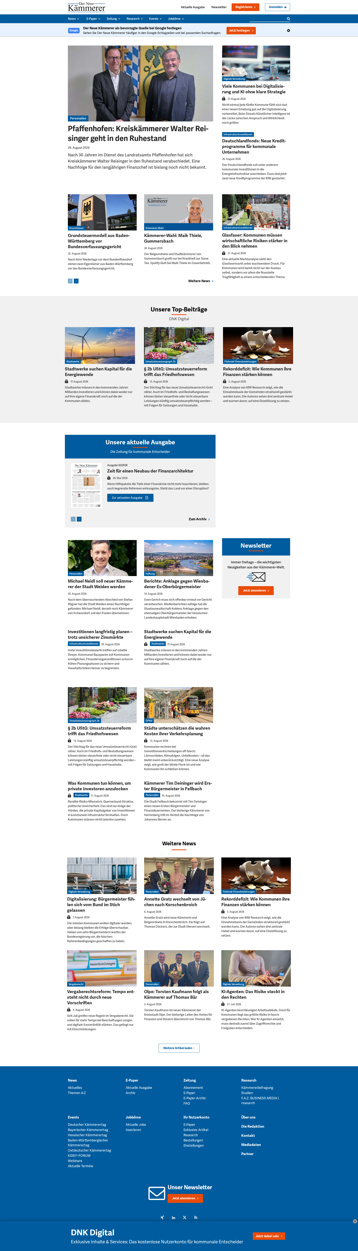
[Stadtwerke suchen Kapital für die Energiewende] (100, 345)
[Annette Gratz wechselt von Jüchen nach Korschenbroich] (179, 875)
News (72, 1080)
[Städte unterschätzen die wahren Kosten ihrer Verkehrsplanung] (178, 705)
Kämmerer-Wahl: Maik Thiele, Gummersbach (173, 238)
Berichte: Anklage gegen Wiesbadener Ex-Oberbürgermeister (177, 583)
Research (248, 1080)
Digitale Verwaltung (234, 78)
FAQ (186, 1103)
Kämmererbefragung (257, 1087)
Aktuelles (75, 1087)
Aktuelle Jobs (136, 1124)
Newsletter (219, 7)
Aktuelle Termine (80, 1166)
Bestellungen (193, 1140)
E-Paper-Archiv (194, 1098)
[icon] (157, 1197)
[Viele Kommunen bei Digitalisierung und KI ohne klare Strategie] (256, 63)
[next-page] (76, 281)
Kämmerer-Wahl (155, 228)
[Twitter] (184, 1218)
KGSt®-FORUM (79, 1155)
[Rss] (195, 1218)
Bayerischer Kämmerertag (88, 1130)
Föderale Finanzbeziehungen (240, 361)
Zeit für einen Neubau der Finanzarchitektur (150, 471)
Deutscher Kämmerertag (87, 1124)
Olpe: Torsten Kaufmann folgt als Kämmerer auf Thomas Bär (176, 994)
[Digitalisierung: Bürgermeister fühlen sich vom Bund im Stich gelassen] (102, 875)
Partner (247, 1154)
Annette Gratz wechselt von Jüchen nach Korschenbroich (175, 901)
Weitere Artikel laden (177, 1048)
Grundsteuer (76, 228)
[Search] (288, 19)
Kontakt (248, 1135)
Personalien (78, 118)
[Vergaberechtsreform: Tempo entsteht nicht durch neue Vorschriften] (102, 968)
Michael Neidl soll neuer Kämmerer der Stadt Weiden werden (100, 583)
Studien (247, 1093)
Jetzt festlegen (239, 30)
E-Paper (132, 1080)
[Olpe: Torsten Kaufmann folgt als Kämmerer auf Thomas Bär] (179, 968)
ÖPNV (149, 720)
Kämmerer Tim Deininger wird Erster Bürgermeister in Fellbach (178, 786)
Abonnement (193, 1087)
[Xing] (162, 1218)
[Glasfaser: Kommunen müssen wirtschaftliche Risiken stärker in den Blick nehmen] (256, 212)
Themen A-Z (77, 1093)
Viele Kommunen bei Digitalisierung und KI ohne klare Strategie (254, 89)
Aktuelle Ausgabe (193, 7)
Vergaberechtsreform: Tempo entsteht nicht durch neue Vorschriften (101, 997)
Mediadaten (251, 1145)
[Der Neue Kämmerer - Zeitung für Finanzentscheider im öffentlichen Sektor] (86, 7)
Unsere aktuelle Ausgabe (140, 442)
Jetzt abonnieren (254, 590)
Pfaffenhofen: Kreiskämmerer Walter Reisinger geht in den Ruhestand (138, 133)
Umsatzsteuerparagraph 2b (160, 361)
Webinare (75, 1161)
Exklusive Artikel (195, 1130)
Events (73, 1117)
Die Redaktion (252, 1126)
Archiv (130, 1093)
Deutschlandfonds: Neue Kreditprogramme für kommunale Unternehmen (254, 146)
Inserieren (133, 1130)
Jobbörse (133, 1117)
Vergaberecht (76, 984)
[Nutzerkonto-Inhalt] (223, 100)
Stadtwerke (72, 361)
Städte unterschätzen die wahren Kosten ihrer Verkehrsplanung (177, 731)
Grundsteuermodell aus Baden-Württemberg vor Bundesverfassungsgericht (99, 241)
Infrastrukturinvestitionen (238, 134)
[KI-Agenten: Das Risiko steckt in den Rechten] (256, 968)
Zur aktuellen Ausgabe (127, 498)
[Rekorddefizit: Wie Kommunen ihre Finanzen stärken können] (258, 345)
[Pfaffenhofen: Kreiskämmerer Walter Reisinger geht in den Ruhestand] (140, 83)
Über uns (248, 1117)
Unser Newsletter (190, 1187)
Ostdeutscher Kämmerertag (89, 1150)
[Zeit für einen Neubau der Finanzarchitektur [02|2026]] (86, 485)
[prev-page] (70, 281)
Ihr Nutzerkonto (196, 1117)
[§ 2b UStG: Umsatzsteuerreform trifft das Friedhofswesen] (179, 345)
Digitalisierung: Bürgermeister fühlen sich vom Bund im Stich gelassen (101, 904)
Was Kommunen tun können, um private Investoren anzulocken (99, 786)
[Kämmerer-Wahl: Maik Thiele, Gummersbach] (178, 212)
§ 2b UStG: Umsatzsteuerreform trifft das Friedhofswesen (175, 371)
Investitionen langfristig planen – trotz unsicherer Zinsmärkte (100, 634)
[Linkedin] (173, 1218)
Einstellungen (193, 1145)
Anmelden (276, 7)
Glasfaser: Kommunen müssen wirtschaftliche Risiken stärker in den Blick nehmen (254, 241)
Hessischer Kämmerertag (87, 1135)
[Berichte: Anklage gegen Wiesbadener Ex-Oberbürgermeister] (178, 558)
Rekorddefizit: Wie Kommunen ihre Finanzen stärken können (257, 371)
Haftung (150, 573)
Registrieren (243, 7)
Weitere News (179, 843)
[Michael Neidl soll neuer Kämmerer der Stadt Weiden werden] (102, 558)
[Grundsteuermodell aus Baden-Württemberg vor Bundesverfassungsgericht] (102, 212)
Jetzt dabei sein (267, 1236)
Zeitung (189, 1080)
